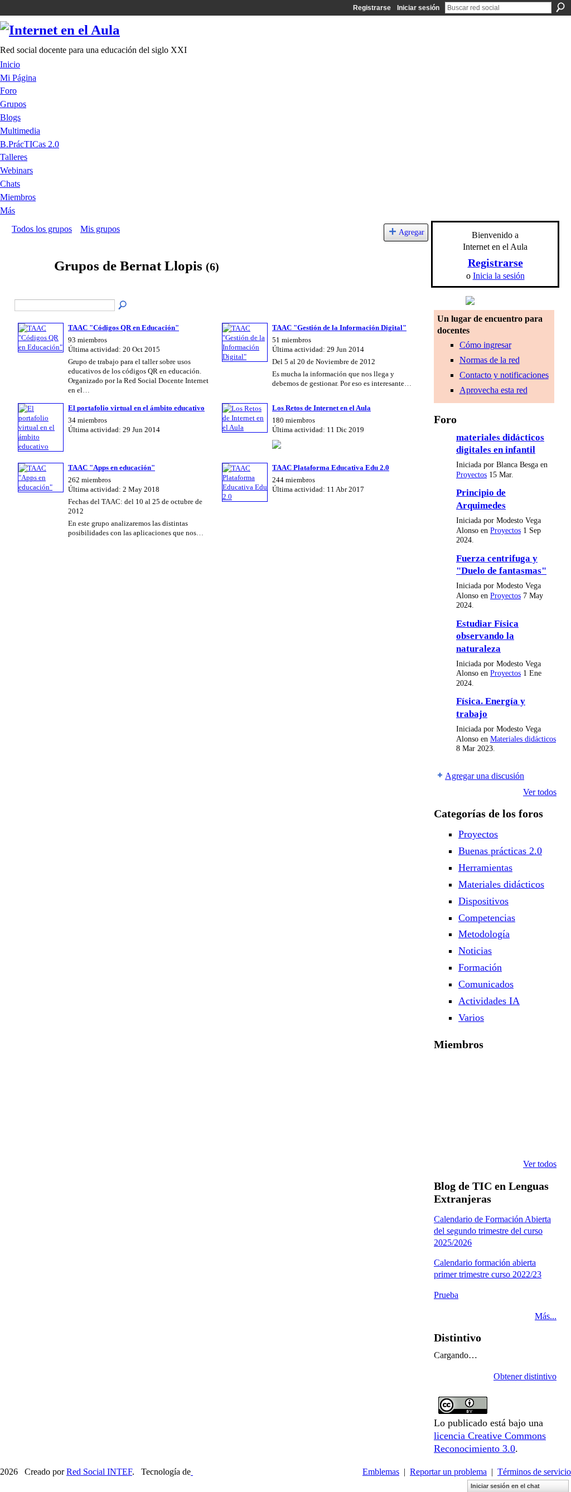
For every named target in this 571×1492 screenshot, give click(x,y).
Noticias (475, 950)
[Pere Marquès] (447, 1134)
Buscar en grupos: (123, 306)
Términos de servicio (534, 1471)
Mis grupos (100, 229)
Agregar (411, 231)
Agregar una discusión (484, 776)
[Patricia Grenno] (504, 1134)
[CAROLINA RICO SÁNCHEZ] (532, 1134)
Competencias (486, 917)
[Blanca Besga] (504, 1104)
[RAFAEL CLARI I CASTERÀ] (475, 1073)
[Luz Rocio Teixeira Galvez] (532, 1104)
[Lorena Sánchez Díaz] (447, 1104)
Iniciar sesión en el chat (505, 1486)
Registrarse (372, 8)
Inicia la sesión (499, 275)
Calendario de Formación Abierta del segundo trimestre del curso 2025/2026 (492, 1230)
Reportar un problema (448, 1471)
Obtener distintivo (525, 1376)
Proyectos (471, 475)
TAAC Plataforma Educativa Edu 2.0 (330, 467)
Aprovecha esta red (493, 390)
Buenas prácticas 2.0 (500, 850)
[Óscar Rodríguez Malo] (504, 1073)
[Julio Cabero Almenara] (475, 1134)
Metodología (484, 933)
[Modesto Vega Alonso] (532, 1073)
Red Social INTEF (99, 1471)
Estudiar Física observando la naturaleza (487, 636)
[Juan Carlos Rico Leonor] (475, 1104)
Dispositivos (483, 901)
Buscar (560, 7)
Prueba (446, 1295)
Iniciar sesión (418, 8)
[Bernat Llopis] (29, 287)
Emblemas (380, 1471)
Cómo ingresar (485, 345)
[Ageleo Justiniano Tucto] (447, 1073)
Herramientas (485, 867)
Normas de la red (489, 360)
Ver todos (540, 792)
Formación (480, 967)
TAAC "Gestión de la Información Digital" (339, 327)
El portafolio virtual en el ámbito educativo (136, 408)
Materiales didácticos (523, 739)
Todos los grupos (42, 229)
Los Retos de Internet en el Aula (321, 408)
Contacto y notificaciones (504, 375)
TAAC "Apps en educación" (111, 467)
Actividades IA (489, 1000)
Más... (546, 1316)
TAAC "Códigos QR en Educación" (123, 327)
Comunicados (486, 984)
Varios (471, 1017)
